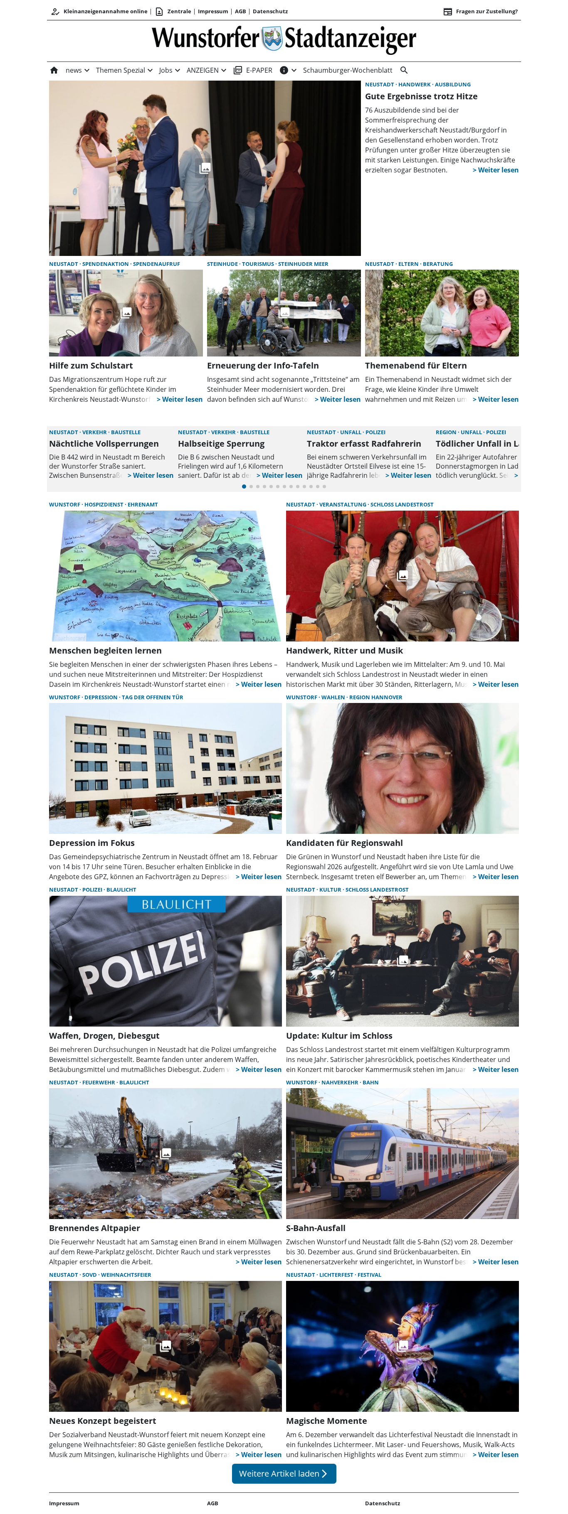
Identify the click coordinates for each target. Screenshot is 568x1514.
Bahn (371, 1082)
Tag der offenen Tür (152, 697)
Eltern (409, 264)
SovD (90, 1274)
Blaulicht (121, 889)
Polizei (375, 432)
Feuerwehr (99, 1082)
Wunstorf (65, 504)
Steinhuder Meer (303, 264)
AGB (240, 11)
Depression (101, 697)
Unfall (351, 432)
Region (447, 432)
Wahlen (333, 697)
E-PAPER (252, 70)
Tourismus (258, 264)
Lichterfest (337, 1274)
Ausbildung (453, 84)
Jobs (166, 70)
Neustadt (380, 84)
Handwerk (415, 84)
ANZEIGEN (203, 70)
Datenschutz (270, 11)
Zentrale (172, 12)
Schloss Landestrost (402, 504)
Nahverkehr (340, 1082)
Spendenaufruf (156, 264)
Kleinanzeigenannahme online (99, 12)
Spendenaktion (106, 264)
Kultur (331, 889)
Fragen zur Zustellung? (480, 12)
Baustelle (126, 432)
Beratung (438, 264)
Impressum (213, 11)
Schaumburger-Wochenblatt (348, 70)
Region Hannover (376, 697)
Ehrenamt (143, 504)
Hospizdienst (104, 504)
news (74, 70)
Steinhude (223, 264)
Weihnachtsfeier (126, 1274)
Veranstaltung (343, 504)
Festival (369, 1274)
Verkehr (95, 432)
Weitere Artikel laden (284, 1473)
